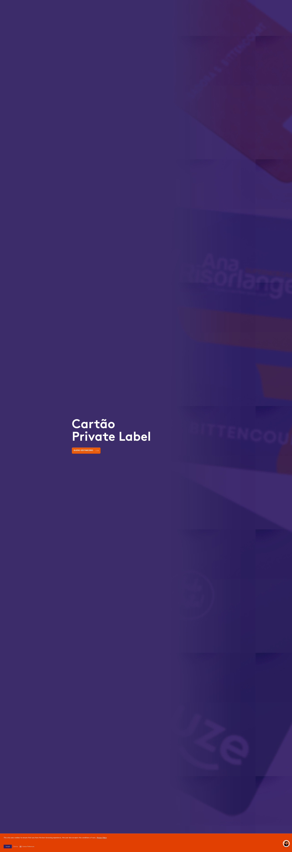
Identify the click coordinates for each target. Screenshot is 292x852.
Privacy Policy (102, 837)
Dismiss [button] (15, 846)
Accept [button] (8, 846)
